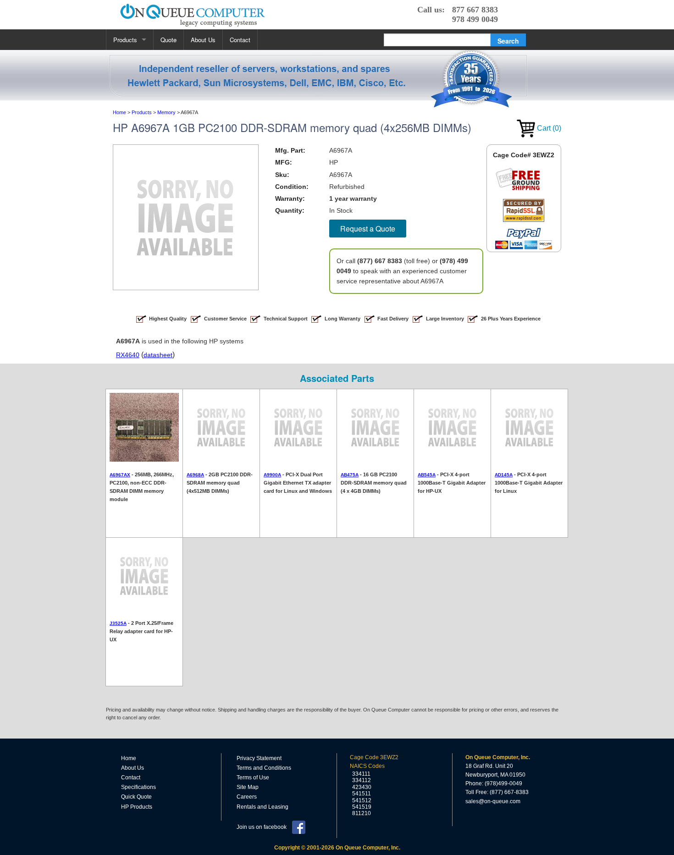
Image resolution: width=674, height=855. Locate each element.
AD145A (504, 474)
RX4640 (127, 355)
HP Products (136, 807)
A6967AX (120, 474)
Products (125, 39)
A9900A (272, 474)
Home (128, 758)
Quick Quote (136, 797)
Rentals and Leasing (262, 807)
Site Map (248, 787)
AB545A (427, 474)
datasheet (158, 355)
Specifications (138, 787)
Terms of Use (253, 777)
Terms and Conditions (264, 768)
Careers (247, 797)
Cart (548, 128)
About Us (203, 39)
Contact (240, 39)
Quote (168, 39)
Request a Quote (367, 228)
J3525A (118, 623)
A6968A (195, 474)
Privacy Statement (259, 758)
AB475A (350, 474)
